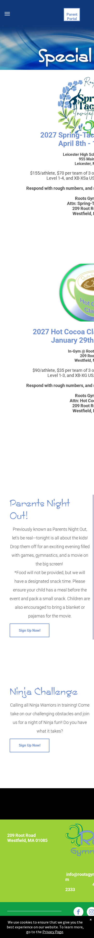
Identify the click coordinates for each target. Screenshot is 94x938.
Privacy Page (52, 931)
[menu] (7, 14)
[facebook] (78, 912)
